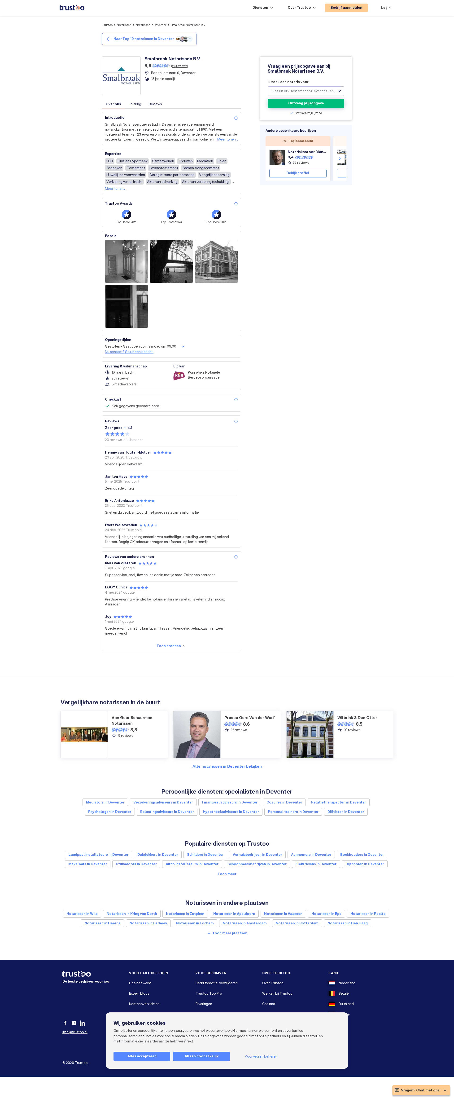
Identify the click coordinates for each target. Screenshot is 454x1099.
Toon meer (227, 874)
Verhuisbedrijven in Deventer (257, 854)
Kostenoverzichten (144, 1004)
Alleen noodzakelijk (201, 1056)
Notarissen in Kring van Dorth (132, 913)
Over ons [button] (113, 104)
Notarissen (124, 25)
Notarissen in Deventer (151, 25)
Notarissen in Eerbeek (148, 923)
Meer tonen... (227, 139)
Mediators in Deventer (105, 802)
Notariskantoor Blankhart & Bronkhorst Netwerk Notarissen (307, 152)
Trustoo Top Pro (209, 993)
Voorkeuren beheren (261, 1056)
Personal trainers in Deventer (293, 811)
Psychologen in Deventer (109, 811)
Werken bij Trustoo (277, 993)
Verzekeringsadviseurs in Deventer (163, 802)
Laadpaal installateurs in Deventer (98, 854)
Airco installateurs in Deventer (192, 864)
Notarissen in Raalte (368, 913)
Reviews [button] (155, 104)
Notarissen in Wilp (82, 913)
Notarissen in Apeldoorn (234, 913)
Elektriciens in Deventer (316, 864)
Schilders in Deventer (205, 854)
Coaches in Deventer (284, 802)
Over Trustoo (273, 983)
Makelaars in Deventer (87, 864)
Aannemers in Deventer (311, 854)
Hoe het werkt (140, 983)
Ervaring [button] (135, 104)
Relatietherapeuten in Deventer (338, 802)
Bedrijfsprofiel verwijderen (217, 983)
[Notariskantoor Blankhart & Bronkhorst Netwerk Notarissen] (277, 157)
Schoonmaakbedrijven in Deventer (257, 864)
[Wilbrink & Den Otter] (345, 157)
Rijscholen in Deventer (364, 864)
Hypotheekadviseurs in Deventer (231, 811)
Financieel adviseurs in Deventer (230, 802)
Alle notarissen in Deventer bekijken (227, 766)
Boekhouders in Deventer (362, 854)
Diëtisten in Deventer (345, 811)
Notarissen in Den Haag (347, 923)
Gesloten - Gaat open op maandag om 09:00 (140, 346)
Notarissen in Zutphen (185, 913)
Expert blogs (139, 993)
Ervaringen (204, 1004)
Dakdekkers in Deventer (157, 854)
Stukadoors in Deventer (136, 864)
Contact (268, 1004)
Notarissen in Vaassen (283, 913)
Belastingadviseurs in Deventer (167, 811)
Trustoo (107, 25)
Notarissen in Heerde (102, 923)
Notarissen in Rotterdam (297, 923)
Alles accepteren (142, 1056)
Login (386, 7)
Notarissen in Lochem (195, 923)
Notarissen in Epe (326, 913)
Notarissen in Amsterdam (245, 923)
